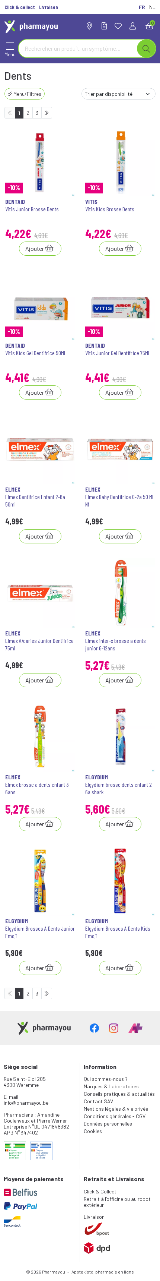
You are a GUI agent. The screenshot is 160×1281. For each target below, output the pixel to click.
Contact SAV (98, 1101)
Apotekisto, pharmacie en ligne (102, 1271)
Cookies (93, 1131)
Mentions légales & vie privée (116, 1108)
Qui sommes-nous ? (106, 1079)
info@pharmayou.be (26, 1102)
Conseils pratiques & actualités (119, 1094)
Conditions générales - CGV (114, 1116)
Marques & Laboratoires (111, 1086)
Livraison (94, 1217)
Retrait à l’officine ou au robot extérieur (117, 1202)
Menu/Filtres (26, 94)
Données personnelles (108, 1123)
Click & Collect (100, 1191)
